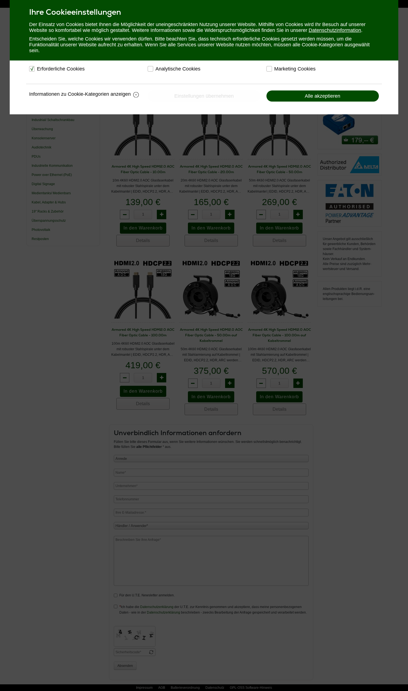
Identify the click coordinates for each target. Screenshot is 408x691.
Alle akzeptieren (322, 96)
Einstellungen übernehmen (204, 96)
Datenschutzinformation (335, 30)
